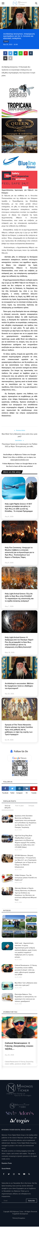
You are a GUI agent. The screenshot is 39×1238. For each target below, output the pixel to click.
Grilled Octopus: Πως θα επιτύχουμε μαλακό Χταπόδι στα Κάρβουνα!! (26, 877)
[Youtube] (33, 788)
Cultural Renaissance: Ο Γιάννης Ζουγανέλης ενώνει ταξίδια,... (19, 1046)
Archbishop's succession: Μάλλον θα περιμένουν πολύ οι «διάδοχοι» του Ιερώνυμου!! (19, 686)
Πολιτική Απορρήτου (18, 1218)
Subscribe (31, 1200)
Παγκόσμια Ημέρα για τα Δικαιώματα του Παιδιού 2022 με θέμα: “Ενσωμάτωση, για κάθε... (19, 445)
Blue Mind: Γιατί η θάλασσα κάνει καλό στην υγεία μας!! (19, 435)
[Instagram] (19, 788)
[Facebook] (5, 788)
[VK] (26, 788)
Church (6, 41)
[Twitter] (12, 788)
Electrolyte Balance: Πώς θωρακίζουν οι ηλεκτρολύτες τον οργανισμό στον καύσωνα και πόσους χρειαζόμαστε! (26, 997)
